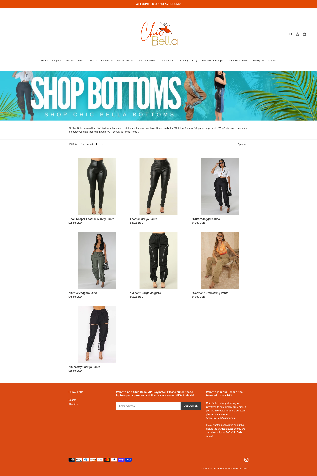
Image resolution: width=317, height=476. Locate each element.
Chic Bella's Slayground (219, 468)
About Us (74, 404)
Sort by (73, 144)
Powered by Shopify (239, 468)
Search (72, 399)
